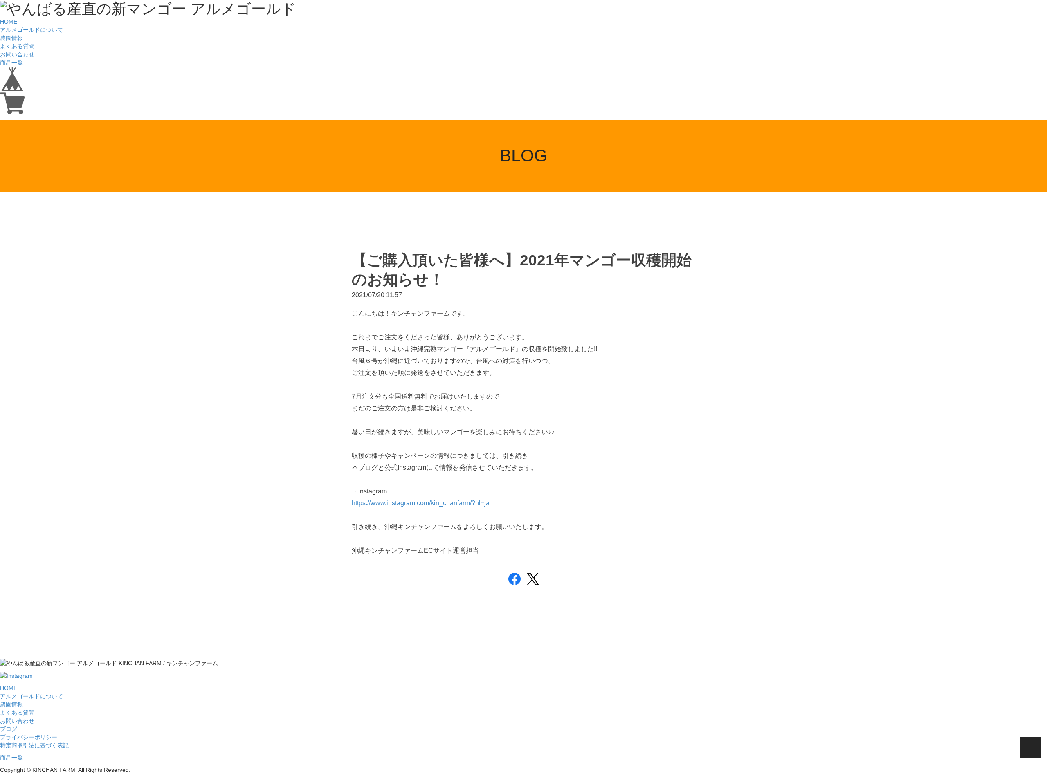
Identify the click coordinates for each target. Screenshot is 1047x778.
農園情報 (11, 38)
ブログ (8, 729)
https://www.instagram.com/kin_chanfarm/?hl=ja (421, 503)
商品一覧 (11, 62)
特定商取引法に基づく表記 (34, 745)
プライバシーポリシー (28, 737)
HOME (8, 21)
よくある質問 (17, 46)
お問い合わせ (17, 54)
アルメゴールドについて (31, 30)
